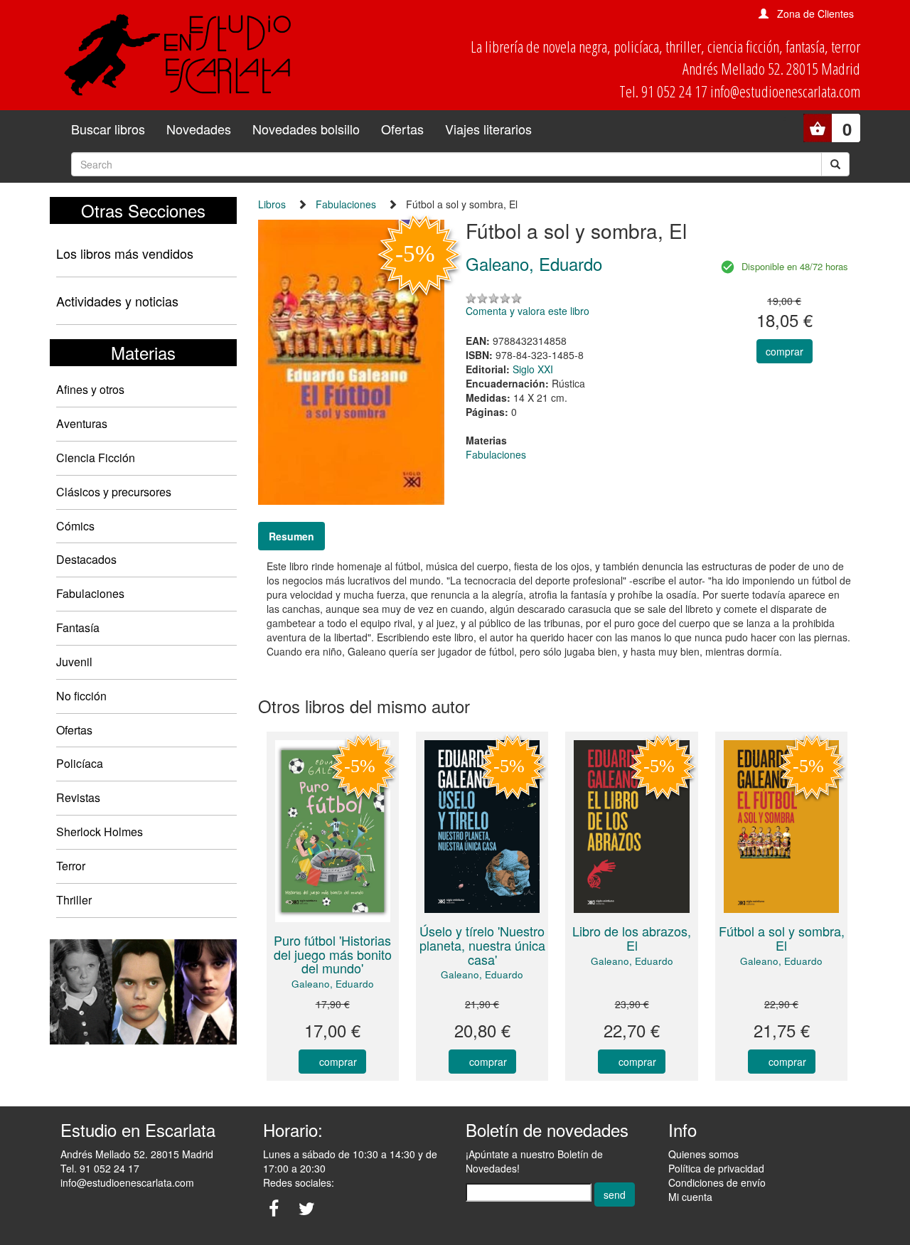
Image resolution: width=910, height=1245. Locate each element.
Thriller (74, 900)
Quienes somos (703, 1154)
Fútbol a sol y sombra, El (782, 937)
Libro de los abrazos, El (631, 937)
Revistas (78, 797)
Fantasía (78, 627)
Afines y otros (90, 389)
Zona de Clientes (815, 13)
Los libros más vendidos (124, 253)
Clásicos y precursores (113, 491)
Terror (70, 865)
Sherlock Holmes (99, 831)
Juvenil (74, 661)
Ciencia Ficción (95, 457)
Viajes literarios (488, 128)
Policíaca (79, 763)
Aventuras (81, 423)
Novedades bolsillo (306, 128)
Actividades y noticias (117, 301)
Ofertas (402, 128)
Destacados (86, 559)
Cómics (75, 526)
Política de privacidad (716, 1168)
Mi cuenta (690, 1197)
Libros (272, 204)
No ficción (81, 696)
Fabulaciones (90, 593)
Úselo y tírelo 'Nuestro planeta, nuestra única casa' (482, 944)
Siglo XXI (533, 369)
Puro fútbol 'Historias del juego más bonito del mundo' (333, 954)
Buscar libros (108, 128)
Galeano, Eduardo (332, 983)
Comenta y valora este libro (527, 311)
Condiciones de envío (717, 1182)
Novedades (198, 128)
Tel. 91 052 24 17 (99, 1168)
